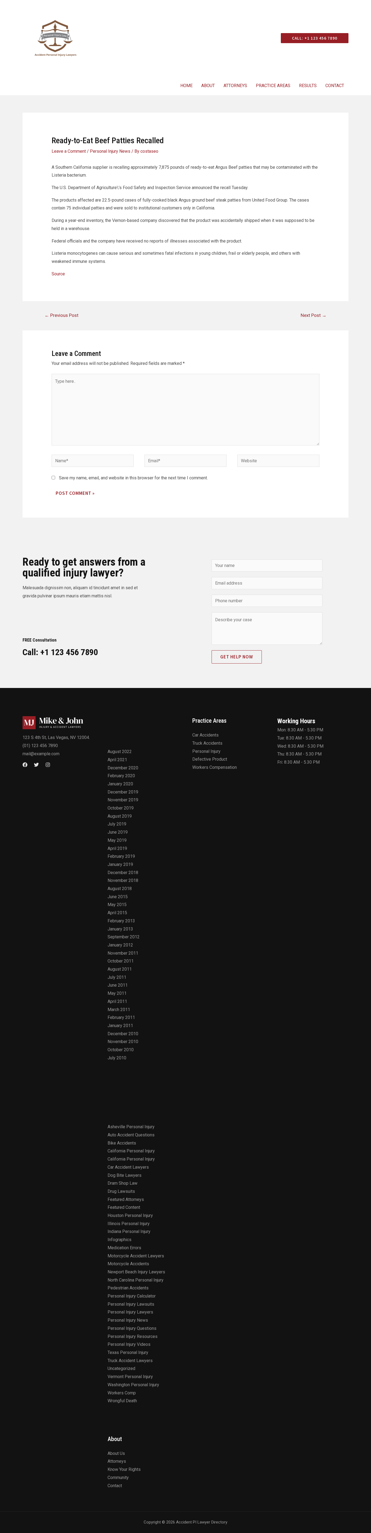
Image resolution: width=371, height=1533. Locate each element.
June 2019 (118, 832)
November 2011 (123, 953)
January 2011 (120, 1025)
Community (118, 1477)
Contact (334, 85)
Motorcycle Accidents (128, 1263)
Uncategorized (121, 1368)
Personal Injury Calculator (132, 1296)
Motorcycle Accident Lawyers (136, 1255)
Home (186, 85)
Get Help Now (236, 657)
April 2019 (117, 848)
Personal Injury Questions (132, 1328)
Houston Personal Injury (130, 1215)
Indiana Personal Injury (129, 1231)
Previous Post (61, 315)
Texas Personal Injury (128, 1352)
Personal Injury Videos (129, 1344)
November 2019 (123, 799)
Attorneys (235, 85)
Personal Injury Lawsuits (131, 1304)
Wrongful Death (122, 1400)
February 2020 (121, 775)
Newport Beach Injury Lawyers (136, 1271)
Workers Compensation (214, 767)
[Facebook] (25, 764)
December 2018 (123, 872)
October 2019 (121, 808)
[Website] (278, 461)
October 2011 (121, 961)
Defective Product (209, 759)
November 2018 (123, 880)
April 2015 (117, 912)
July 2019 (117, 824)
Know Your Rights (124, 1469)
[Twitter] (36, 764)
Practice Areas (273, 85)
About (208, 85)
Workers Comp (122, 1392)
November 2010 (123, 1041)
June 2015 (118, 896)
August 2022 (120, 751)
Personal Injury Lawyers (130, 1312)
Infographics (119, 1239)
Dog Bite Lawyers (125, 1175)
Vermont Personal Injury (130, 1376)
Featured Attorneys (126, 1199)
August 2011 (120, 969)
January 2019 (120, 864)
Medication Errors (124, 1247)
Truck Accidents (207, 743)
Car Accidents (205, 735)
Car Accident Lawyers (128, 1167)
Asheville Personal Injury (131, 1126)
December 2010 (123, 1033)
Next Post (313, 315)
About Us (116, 1453)
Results (308, 85)
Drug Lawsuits (121, 1191)
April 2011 (117, 1001)
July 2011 (117, 977)
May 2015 (117, 904)
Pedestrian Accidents (128, 1287)
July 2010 (117, 1057)
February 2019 (121, 856)
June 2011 (118, 985)
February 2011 (121, 1017)
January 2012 (120, 945)
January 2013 (120, 929)
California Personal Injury (131, 1150)
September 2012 (124, 936)
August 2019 (120, 816)
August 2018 (120, 888)
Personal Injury (206, 751)
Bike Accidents (122, 1143)
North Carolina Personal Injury (136, 1280)
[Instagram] (47, 764)
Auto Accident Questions (131, 1134)
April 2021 (117, 759)
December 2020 (123, 767)
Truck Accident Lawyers (130, 1360)
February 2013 (121, 920)
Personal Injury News (110, 151)
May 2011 (117, 993)
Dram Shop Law (122, 1183)
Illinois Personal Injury (129, 1223)
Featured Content (124, 1207)
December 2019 (123, 792)
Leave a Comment (69, 151)
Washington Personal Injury (133, 1384)
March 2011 (119, 1009)
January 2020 (120, 783)
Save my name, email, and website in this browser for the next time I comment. (133, 477)
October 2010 (121, 1049)
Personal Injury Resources (133, 1336)
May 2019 (117, 840)
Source (58, 273)
